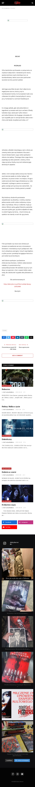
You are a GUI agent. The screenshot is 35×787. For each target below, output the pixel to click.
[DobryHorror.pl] (17, 3)
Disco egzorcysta (24, 347)
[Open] (17, 563)
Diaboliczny (7, 439)
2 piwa (4, 330)
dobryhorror (17, 550)
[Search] (32, 3)
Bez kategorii (7, 385)
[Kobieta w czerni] (17, 461)
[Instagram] (31, 577)
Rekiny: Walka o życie (11, 407)
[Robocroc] (17, 378)
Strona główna (6, 8)
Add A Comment (17, 355)
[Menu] (3, 3)
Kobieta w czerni (9, 472)
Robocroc (6, 389)
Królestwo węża (9, 505)
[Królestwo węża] (17, 493)
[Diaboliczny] (17, 428)
